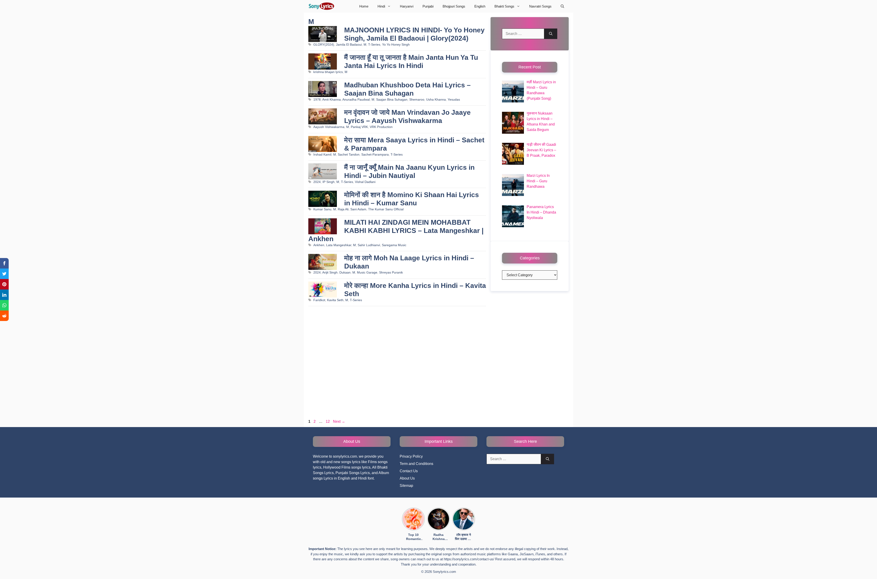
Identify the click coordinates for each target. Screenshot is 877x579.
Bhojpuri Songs (454, 6)
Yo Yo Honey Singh (396, 44)
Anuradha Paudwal (356, 99)
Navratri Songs (540, 6)
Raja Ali (343, 209)
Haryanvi (406, 6)
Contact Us (409, 471)
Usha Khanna (436, 99)
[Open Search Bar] (562, 6)
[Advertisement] (397, 364)
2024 (317, 182)
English (479, 6)
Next (339, 421)
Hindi (381, 6)
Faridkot (319, 300)
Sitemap (406, 486)
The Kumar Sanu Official (386, 209)
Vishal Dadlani (365, 182)
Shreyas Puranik (391, 272)
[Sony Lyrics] (321, 6)
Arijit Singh (330, 272)
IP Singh (328, 182)
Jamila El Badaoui (349, 44)
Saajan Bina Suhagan (391, 99)
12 (328, 421)
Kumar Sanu (322, 209)
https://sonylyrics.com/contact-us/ (469, 559)
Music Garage (367, 272)
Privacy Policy (411, 456)
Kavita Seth (335, 300)
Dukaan (345, 272)
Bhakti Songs (504, 6)
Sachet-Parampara (375, 154)
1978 (317, 99)
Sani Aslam (358, 209)
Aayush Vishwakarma (328, 127)
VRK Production (381, 127)
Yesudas (454, 99)
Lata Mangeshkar (338, 245)
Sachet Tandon (348, 154)
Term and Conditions (416, 464)
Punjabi (428, 6)
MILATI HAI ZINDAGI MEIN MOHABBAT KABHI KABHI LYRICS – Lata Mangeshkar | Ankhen (395, 231)
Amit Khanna (331, 99)
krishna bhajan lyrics (328, 72)
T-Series (374, 44)
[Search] (550, 34)
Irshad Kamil (322, 154)
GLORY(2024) (323, 44)
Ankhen (318, 245)
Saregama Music (394, 245)
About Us (407, 478)
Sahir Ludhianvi (369, 245)
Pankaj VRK (359, 127)
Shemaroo (416, 99)
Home (363, 6)
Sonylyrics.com (444, 572)
